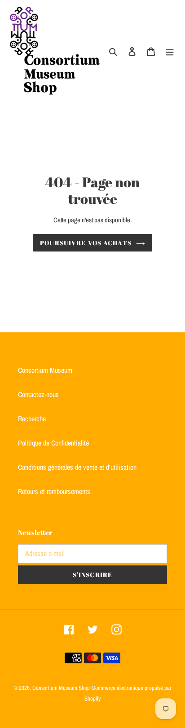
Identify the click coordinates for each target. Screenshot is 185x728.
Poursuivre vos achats (86, 242)
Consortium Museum (45, 370)
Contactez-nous (38, 394)
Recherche (32, 419)
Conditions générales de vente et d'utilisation (77, 467)
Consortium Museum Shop (61, 688)
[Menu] (169, 51)
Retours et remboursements (54, 491)
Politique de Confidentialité (53, 443)
